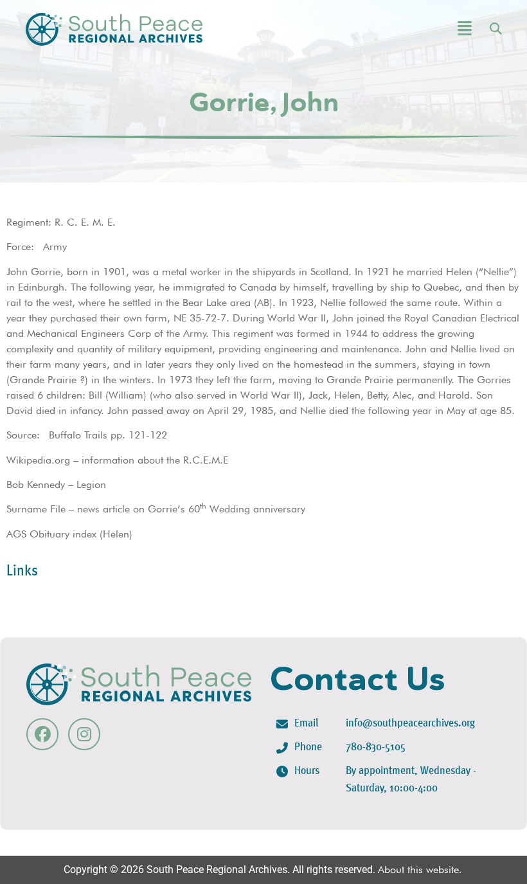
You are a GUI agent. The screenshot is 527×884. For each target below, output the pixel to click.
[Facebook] (42, 734)
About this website (418, 869)
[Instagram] (84, 734)
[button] (429, 29)
